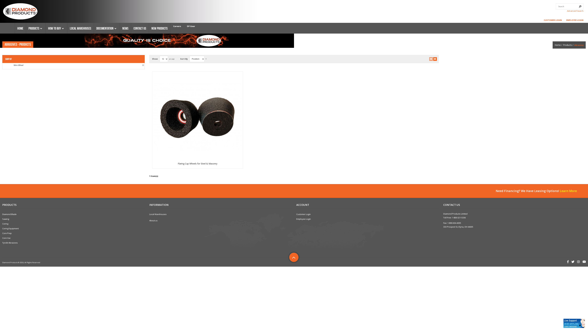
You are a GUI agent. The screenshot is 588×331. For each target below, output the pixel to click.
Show (155, 58)
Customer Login (553, 20)
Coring (5, 223)
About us (153, 220)
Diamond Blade (9, 214)
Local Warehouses (158, 214)
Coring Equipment (10, 228)
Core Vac (6, 238)
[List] (431, 59)
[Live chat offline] (574, 323)
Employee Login (574, 20)
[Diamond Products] (20, 12)
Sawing (5, 219)
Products (567, 45)
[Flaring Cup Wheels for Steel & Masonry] (197, 116)
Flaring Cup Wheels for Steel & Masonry (197, 163)
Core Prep (7, 233)
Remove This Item (143, 65)
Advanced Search (575, 11)
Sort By (184, 58)
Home (558, 45)
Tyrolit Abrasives (10, 242)
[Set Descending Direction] (206, 59)
